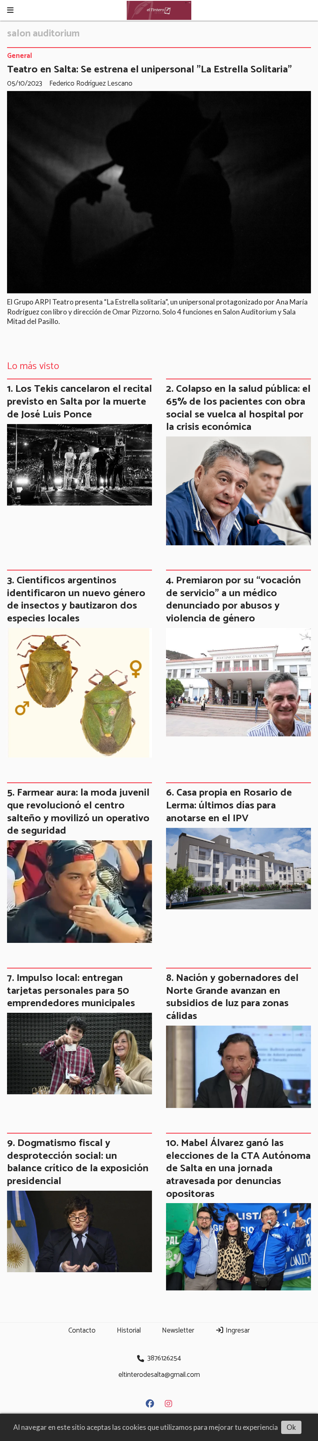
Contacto (82, 1330)
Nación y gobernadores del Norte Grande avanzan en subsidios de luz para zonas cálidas (232, 997)
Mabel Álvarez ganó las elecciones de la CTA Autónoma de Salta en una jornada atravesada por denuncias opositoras (238, 1168)
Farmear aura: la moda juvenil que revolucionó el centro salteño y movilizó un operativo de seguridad (78, 811)
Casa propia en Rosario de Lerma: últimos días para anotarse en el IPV (229, 805)
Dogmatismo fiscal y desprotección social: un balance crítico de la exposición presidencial (78, 1162)
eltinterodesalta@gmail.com (159, 1375)
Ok (291, 1427)
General (19, 56)
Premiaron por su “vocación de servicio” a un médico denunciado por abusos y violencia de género (233, 599)
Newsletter (178, 1330)
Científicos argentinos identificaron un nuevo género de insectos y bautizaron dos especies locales (76, 599)
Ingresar (237, 1330)
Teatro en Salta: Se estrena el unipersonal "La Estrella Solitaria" (149, 69)
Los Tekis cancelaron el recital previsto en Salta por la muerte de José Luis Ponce (79, 401)
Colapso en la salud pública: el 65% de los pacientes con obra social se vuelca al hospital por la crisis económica (238, 408)
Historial (129, 1330)
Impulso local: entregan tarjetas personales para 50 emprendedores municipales (71, 991)
